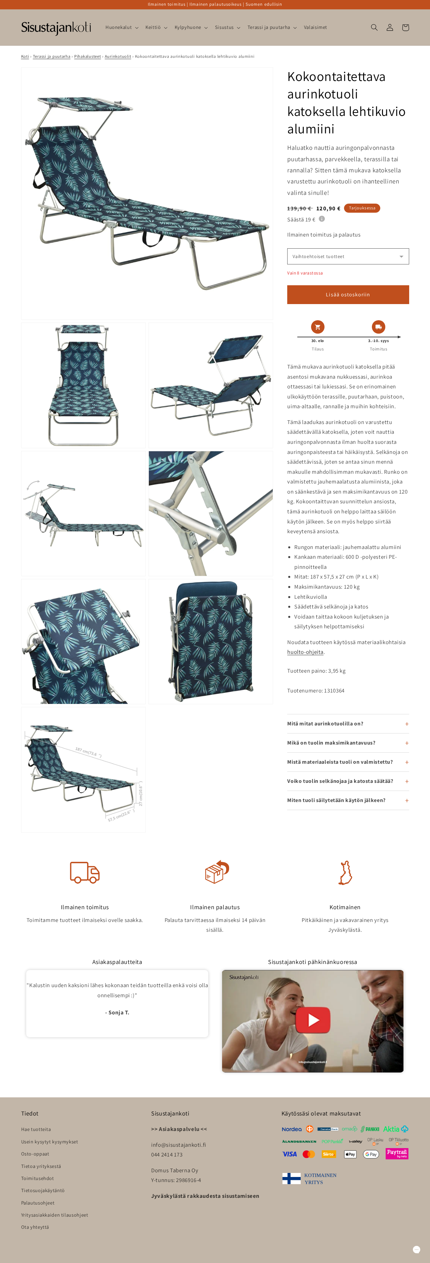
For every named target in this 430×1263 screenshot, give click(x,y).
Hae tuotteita (36, 1129)
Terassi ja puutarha (52, 56)
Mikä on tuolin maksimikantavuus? (331, 742)
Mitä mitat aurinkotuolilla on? (325, 723)
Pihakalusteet (87, 56)
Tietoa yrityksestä (41, 1166)
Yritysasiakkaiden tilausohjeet (54, 1215)
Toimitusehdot (37, 1178)
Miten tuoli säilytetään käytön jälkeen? (336, 800)
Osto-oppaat (35, 1153)
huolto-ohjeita (305, 652)
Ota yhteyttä (35, 1227)
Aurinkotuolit (118, 56)
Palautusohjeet (38, 1202)
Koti (25, 56)
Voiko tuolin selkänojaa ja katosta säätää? (340, 781)
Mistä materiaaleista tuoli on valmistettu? (340, 761)
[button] (121, 27)
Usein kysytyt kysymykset (49, 1141)
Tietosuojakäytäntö (43, 1190)
